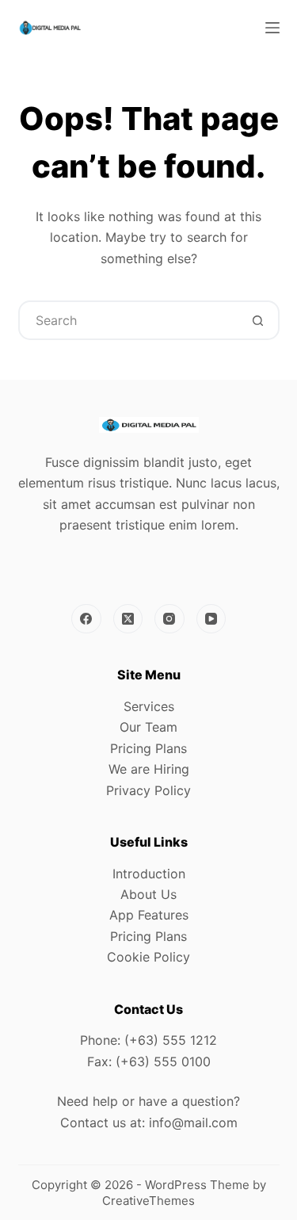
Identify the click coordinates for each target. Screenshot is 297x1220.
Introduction (148, 874)
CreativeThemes (148, 1200)
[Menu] (272, 28)
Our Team (148, 727)
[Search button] (258, 320)
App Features (148, 915)
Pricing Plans (148, 748)
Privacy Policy (148, 790)
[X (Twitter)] (128, 619)
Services (149, 706)
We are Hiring (149, 769)
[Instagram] (169, 619)
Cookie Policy (148, 957)
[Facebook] (86, 619)
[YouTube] (211, 619)
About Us (148, 894)
